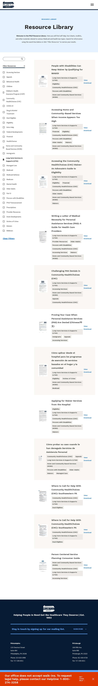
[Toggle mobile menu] (92, 4)
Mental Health (12, 184)
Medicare (10, 179)
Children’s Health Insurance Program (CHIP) (15, 92)
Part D (9, 193)
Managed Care (12, 165)
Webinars (10, 231)
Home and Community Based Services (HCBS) (14, 147)
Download (87, 83)
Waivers (9, 226)
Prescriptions (11, 207)
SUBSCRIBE (78, 629)
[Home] (8, 4)
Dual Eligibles (11, 118)
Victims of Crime (12, 221)
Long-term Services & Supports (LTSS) (14, 159)
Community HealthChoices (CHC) (13, 100)
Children (9, 86)
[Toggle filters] (24, 66)
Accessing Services (13, 72)
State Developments (14, 217)
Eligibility (10, 123)
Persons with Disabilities (15, 198)
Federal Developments (15, 132)
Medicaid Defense (13, 175)
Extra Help (10, 127)
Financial (10, 136)
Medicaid (10, 170)
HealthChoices (12, 141)
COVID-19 (10, 106)
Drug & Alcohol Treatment (12, 112)
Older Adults (11, 189)
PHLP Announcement (14, 203)
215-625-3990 (21, 658)
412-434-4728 (82, 658)
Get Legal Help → (82, 678)
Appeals (9, 77)
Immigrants (11, 153)
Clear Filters (8, 238)
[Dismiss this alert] (92, 679)
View (85, 80)
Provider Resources (13, 212)
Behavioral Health (13, 82)
